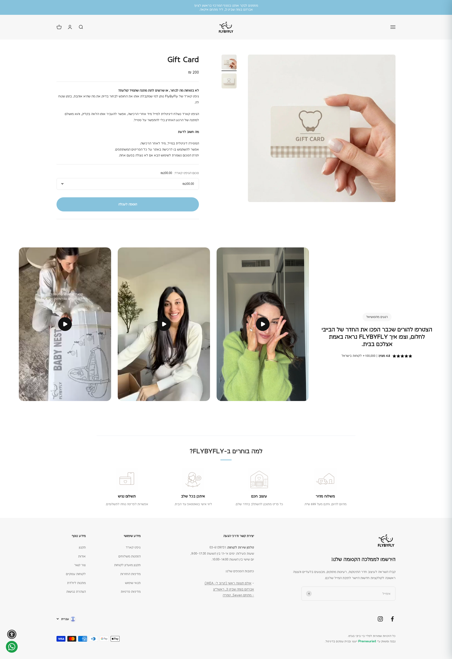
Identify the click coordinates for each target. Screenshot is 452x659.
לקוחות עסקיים (76, 574)
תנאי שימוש (133, 583)
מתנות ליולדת (76, 583)
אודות (82, 556)
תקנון (82, 547)
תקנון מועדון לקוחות (127, 565)
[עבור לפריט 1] (229, 63)
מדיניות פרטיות (131, 591)
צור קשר (80, 565)
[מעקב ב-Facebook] (392, 619)
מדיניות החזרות (130, 574)
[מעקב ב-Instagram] (380, 619)
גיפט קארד (133, 547)
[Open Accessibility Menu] (11, 634)
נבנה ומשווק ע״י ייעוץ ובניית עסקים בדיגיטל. (360, 641)
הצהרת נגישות (76, 591)
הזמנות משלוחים (129, 556)
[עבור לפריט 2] (229, 81)
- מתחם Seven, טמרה (238, 595)
